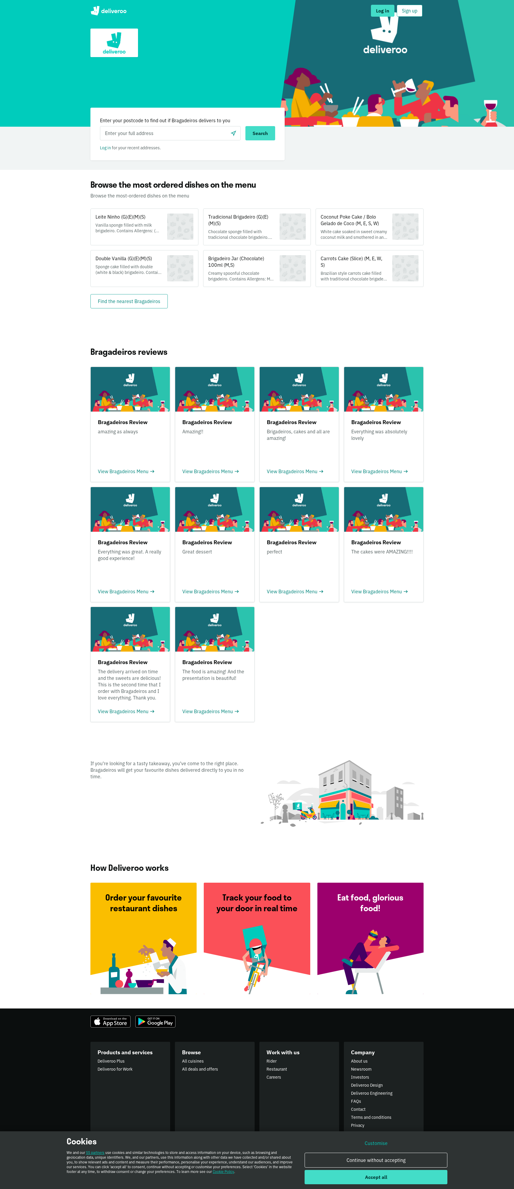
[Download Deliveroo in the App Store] (110, 1022)
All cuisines (193, 1061)
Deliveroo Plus (111, 1061)
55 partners (95, 1152)
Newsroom (361, 1069)
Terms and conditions (371, 1117)
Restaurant (277, 1069)
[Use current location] (233, 133)
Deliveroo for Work (115, 1069)
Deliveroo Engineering (371, 1093)
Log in (105, 147)
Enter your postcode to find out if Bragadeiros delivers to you (165, 120)
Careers (274, 1077)
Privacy (357, 1125)
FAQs (356, 1101)
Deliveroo (108, 10)
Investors (360, 1077)
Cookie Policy (223, 1171)
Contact (358, 1109)
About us (359, 1061)
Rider (272, 1061)
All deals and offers (200, 1069)
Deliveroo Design (367, 1085)
